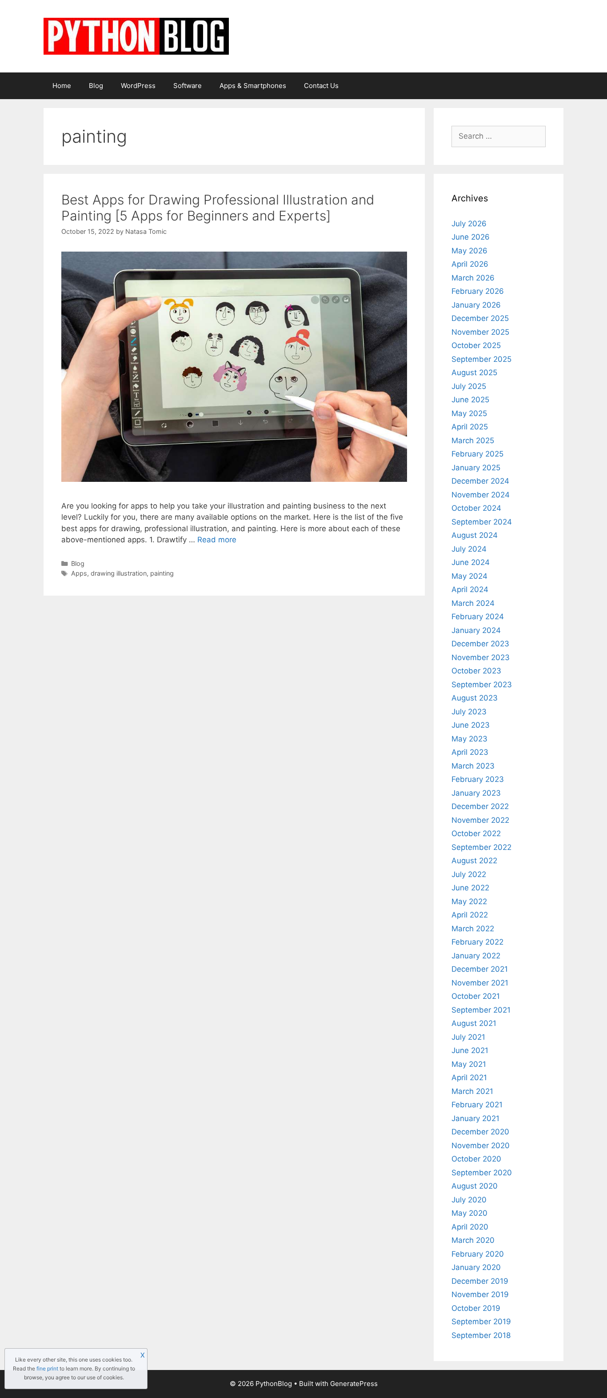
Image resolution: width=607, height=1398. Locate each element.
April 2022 (469, 914)
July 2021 (468, 1037)
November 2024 (480, 494)
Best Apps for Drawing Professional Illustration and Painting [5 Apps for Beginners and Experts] (217, 208)
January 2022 (475, 955)
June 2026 (470, 236)
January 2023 (476, 793)
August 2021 (473, 1023)
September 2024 (481, 521)
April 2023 (469, 752)
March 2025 (472, 440)
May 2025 (469, 413)
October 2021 (475, 996)
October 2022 (476, 833)
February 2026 (477, 291)
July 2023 (469, 711)
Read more (216, 539)
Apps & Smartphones (253, 85)
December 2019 (479, 1281)
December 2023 (480, 643)
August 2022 (474, 860)
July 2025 (468, 386)
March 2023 (473, 765)
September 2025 (481, 359)
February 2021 (477, 1104)
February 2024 (477, 616)
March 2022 (472, 928)
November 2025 (480, 332)
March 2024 (473, 603)
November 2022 (480, 820)
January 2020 (476, 1267)
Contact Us (321, 85)
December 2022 (480, 806)
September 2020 (481, 1172)
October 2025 (476, 345)
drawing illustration (119, 573)
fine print (47, 1368)
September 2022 (481, 847)
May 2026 (469, 250)
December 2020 (480, 1131)
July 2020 (469, 1199)
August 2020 (474, 1186)
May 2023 (469, 738)
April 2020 (469, 1226)
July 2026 (469, 223)
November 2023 (480, 657)
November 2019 (480, 1294)
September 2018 (481, 1335)
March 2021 (472, 1091)
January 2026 (476, 304)
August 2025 (474, 372)
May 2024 (469, 576)
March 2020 (473, 1240)
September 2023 (481, 684)
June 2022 (470, 887)
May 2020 (469, 1213)
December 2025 (480, 318)
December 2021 (479, 969)
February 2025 (477, 453)
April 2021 (469, 1077)
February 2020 (477, 1254)
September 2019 (481, 1321)
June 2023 (470, 725)
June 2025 (470, 399)
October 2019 (475, 1308)
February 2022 (477, 941)
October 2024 (476, 508)
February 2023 (477, 779)
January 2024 (476, 630)
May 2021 (468, 1064)
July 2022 (468, 874)
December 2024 (480, 481)
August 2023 (474, 697)
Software (187, 85)
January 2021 (475, 1118)
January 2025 (475, 467)
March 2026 (473, 277)
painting (162, 573)
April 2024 (469, 589)
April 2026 (469, 264)
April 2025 (469, 426)
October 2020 (476, 1158)
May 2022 (469, 901)
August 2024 (474, 535)
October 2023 (476, 670)
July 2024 (469, 549)
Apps (79, 573)
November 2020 (480, 1145)
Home (61, 85)
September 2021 (481, 1009)
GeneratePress (354, 1383)
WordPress (138, 85)
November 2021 (479, 982)
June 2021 (469, 1050)
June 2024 (470, 562)
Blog (96, 85)
